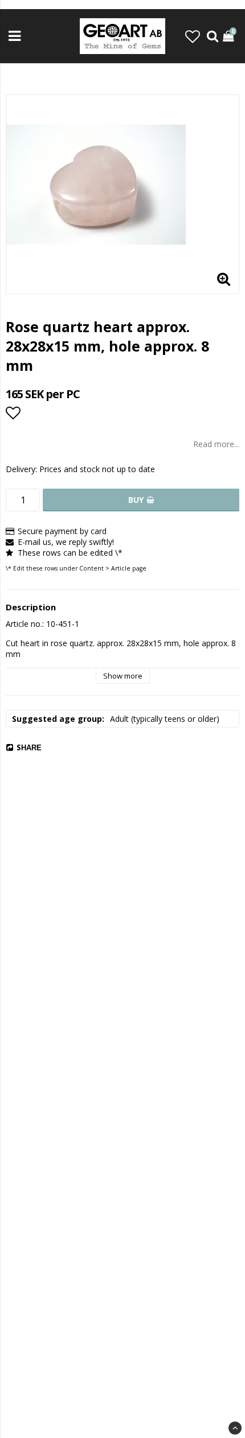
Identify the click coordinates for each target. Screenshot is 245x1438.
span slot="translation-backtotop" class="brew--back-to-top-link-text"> (235, 1428)
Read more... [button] (216, 444)
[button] (192, 36)
